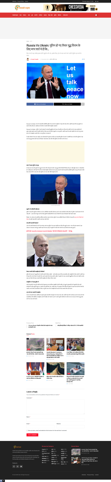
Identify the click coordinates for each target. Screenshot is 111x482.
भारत (20, 15)
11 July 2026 (70, 383)
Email (28, 423)
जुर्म (32, 15)
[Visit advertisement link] (71, 7)
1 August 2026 (70, 356)
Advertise (14, 1)
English (65, 15)
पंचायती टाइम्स (15, 15)
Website (59, 423)
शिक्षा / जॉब (50, 15)
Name (28, 417)
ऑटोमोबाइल (44, 458)
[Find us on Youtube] (21, 466)
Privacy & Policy (20, 1)
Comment (29, 398)
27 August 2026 (30, 356)
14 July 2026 (30, 380)
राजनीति (62, 453)
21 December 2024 (44, 59)
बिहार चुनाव (53, 461)
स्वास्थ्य (45, 15)
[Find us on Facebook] (13, 466)
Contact (26, 1)
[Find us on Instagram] (17, 466)
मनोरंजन (40, 15)
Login (97, 1)
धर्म (52, 453)
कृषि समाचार (44, 460)
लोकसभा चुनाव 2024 (63, 458)
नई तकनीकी (53, 455)
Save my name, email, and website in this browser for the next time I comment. (47, 430)
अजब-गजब (44, 456)
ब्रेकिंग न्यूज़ (55, 59)
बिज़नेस (59, 15)
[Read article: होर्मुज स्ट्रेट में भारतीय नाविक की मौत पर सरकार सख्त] (55, 368)
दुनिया (55, 15)
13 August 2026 (50, 359)
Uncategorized (45, 453)
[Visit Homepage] (22, 8)
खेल (29, 15)
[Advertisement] (55, 28)
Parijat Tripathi (34, 59)
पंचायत (24, 15)
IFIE (43, 451)
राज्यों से (35, 15)
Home (28, 41)
